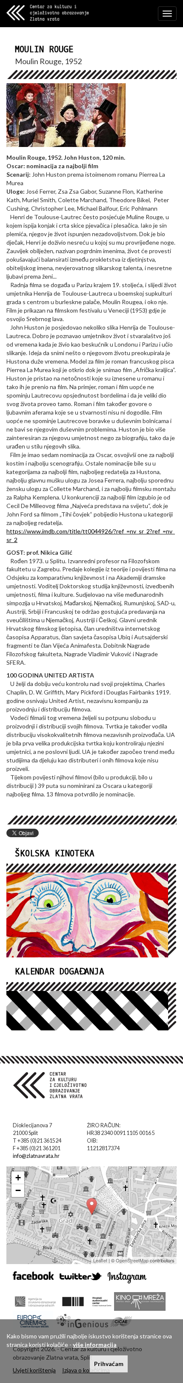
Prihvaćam (108, 1363)
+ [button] (18, 1177)
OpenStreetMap (132, 1260)
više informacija (95, 1344)
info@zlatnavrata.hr (36, 1156)
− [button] (18, 1190)
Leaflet (100, 1260)
